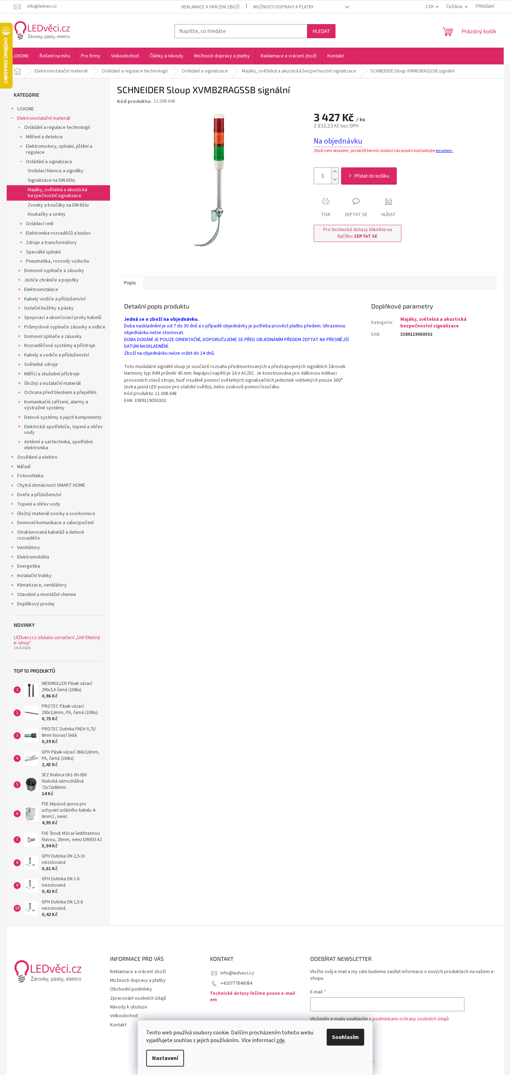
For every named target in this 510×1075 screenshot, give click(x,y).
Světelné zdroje (41, 364)
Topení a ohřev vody (38, 504)
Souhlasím (345, 1037)
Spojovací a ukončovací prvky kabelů (62, 317)
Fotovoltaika (30, 475)
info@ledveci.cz (237, 973)
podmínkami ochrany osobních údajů (411, 1018)
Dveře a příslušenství (39, 494)
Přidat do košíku (371, 176)
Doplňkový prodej (35, 604)
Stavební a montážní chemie (46, 594)
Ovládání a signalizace (49, 161)
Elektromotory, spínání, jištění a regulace (59, 149)
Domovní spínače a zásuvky (53, 336)
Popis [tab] (130, 282)
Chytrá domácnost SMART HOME (51, 485)
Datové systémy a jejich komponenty (63, 417)
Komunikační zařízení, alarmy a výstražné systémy (56, 404)
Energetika (28, 566)
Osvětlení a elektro (37, 457)
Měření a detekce (44, 136)
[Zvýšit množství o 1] (335, 172)
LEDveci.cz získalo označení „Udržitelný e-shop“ (57, 639)
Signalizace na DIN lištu (51, 180)
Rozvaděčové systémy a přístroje (59, 345)
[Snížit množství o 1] (335, 180)
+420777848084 (236, 983)
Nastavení (165, 1058)
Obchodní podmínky (131, 989)
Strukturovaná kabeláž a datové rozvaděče (50, 535)
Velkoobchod (124, 1015)
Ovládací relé (40, 223)
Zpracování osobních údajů (138, 998)
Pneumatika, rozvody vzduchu (57, 261)
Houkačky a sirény (47, 214)
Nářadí (23, 466)
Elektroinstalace (41, 289)
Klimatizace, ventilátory (42, 585)
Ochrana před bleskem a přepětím (60, 392)
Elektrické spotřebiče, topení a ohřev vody (63, 429)
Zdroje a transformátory (51, 242)
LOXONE (25, 108)
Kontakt (118, 1024)
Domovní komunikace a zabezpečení (55, 522)
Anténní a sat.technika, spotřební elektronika (58, 444)
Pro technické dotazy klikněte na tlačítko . (357, 233)
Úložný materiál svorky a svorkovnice (56, 513)
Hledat (321, 31)
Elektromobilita (33, 557)
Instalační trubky (34, 575)
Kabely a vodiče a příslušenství (56, 355)
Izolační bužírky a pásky (49, 308)
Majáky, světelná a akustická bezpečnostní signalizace (57, 192)
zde (280, 1040)
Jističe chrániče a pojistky (51, 280)
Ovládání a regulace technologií (57, 127)
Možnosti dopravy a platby (283, 7)
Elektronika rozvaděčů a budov (58, 233)
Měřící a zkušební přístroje (52, 373)
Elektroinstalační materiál (43, 118)
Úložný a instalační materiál (52, 383)
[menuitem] (20, 56)
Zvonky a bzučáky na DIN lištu (58, 205)
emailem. (444, 151)
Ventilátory (28, 547)
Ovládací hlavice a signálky (55, 170)
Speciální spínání (43, 252)
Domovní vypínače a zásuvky (54, 270)
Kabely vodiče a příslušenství (55, 299)
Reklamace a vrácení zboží (210, 7)
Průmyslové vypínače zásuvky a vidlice (65, 327)
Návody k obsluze (128, 1007)
